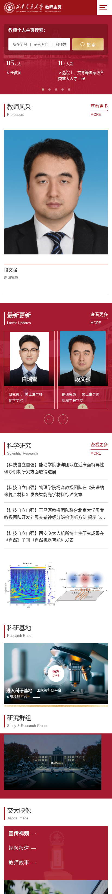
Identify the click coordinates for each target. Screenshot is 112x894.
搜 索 (91, 45)
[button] (49, 419)
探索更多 (56, 673)
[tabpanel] (30, 68)
